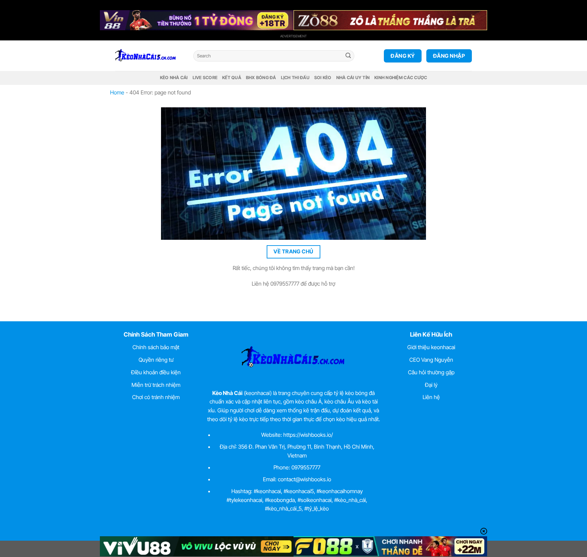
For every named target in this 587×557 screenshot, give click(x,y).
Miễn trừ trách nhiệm (155, 384)
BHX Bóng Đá (261, 77)
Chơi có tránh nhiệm (156, 397)
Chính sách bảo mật (155, 347)
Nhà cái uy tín (353, 77)
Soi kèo (323, 77)
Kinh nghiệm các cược (400, 77)
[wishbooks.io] (149, 55)
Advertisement (293, 36)
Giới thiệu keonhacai (431, 347)
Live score (205, 77)
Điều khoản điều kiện (156, 372)
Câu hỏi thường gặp (431, 372)
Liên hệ (431, 397)
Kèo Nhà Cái (174, 77)
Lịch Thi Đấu (295, 77)
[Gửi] (348, 56)
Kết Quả (231, 77)
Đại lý (431, 384)
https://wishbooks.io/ (308, 434)
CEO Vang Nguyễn (431, 359)
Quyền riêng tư (156, 359)
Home (117, 92)
